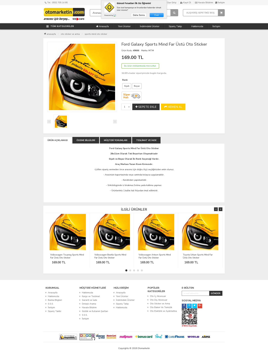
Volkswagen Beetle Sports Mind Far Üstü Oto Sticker (110, 256)
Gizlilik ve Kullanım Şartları (95, 311)
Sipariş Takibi (54, 311)
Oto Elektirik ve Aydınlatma (163, 311)
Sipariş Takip (175, 26)
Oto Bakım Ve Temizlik (161, 307)
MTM (151, 50)
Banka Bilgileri (55, 300)
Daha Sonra (139, 15)
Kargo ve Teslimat (91, 296)
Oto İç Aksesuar (158, 296)
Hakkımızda (197, 26)
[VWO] (117, 16)
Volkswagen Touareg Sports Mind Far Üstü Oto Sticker (67, 256)
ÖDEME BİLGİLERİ (85, 140)
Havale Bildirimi (205, 2)
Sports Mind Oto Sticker (96, 34)
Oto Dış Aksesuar (158, 299)
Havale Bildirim (89, 307)
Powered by (109, 15)
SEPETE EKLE (147, 107)
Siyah (126, 86)
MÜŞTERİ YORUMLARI (115, 140)
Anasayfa (103, 26)
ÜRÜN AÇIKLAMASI (57, 140)
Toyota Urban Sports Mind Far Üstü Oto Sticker (198, 256)
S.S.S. (51, 303)
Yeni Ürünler (124, 26)
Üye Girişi (171, 2)
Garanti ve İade (89, 300)
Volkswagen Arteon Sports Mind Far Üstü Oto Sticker (155, 256)
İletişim (221, 2)
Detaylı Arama (89, 303)
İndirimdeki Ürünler (149, 26)
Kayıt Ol (187, 2)
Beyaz (137, 86)
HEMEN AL (174, 107)
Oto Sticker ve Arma (70, 34)
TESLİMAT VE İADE (146, 140)
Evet (156, 15)
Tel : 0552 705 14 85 (57, 2)
